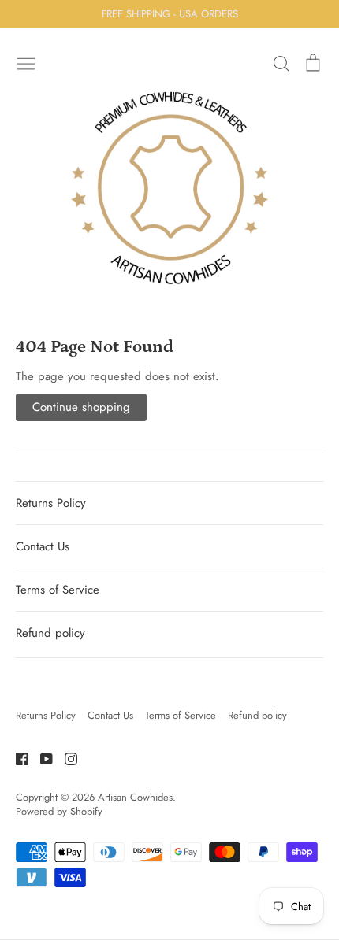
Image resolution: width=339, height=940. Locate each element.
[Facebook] (16, 757)
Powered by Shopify (59, 811)
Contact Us (42, 546)
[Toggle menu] (26, 62)
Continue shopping (81, 407)
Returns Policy (51, 503)
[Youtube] (40, 757)
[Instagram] (65, 757)
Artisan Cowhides (135, 797)
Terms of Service (57, 589)
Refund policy (50, 633)
